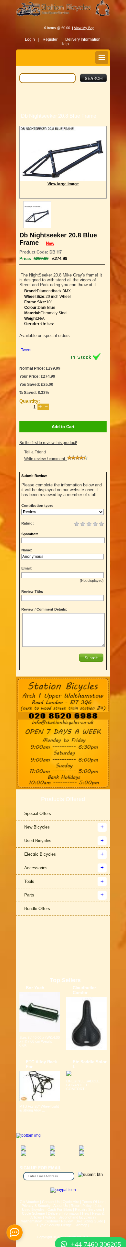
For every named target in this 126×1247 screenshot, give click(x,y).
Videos (50, 1217)
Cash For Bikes (59, 1209)
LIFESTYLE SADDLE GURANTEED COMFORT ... (83, 1085)
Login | (32, 39)
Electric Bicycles (40, 854)
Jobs (98, 1206)
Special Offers (37, 813)
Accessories (35, 867)
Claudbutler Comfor (84, 990)
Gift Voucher (29, 1202)
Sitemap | (82, 1225)
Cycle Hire (71, 1202)
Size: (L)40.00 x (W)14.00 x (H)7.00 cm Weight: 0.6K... (39, 1041)
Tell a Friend (35, 452)
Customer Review (59, 1221)
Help (64, 44)
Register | (52, 39)
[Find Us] (63, 694)
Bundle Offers (37, 908)
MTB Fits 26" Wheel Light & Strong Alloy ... (39, 1108)
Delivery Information (63, 1213)
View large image (63, 184)
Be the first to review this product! (48, 442)
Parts (29, 895)
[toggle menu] (101, 57)
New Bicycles (37, 827)
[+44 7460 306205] (63, 1232)
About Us (60, 1206)
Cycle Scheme (33, 1213)
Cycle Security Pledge (54, 1225)
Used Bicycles (37, 840)
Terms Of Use (93, 1202)
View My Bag (84, 28)
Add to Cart (63, 426)
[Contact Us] (63, 723)
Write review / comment (45, 459)
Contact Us (51, 1202)
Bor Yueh (35, 987)
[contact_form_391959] (14, 1232)
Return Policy (81, 1206)
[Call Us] (63, 716)
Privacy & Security (36, 1206)
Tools (29, 881)
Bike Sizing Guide (89, 1221)
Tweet (26, 350)
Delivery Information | (84, 39)
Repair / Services (88, 1209)
